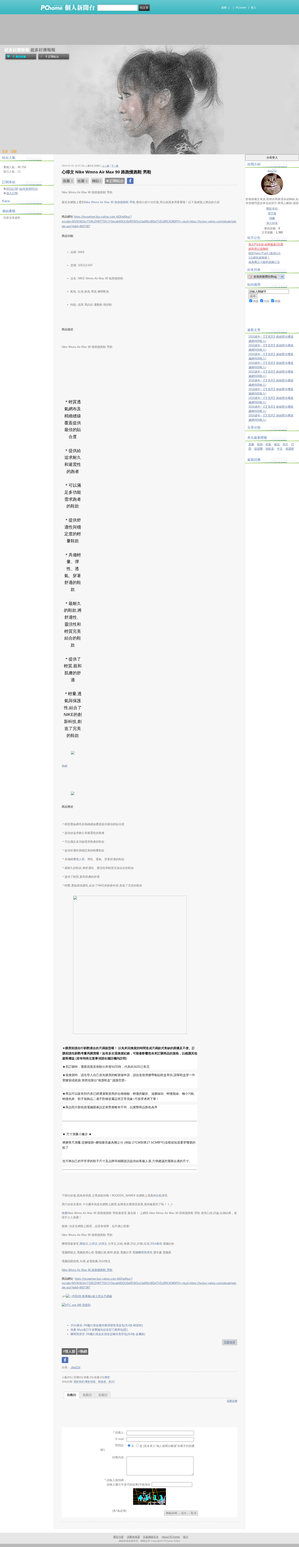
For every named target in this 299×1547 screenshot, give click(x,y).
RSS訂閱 (12, 188)
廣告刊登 (118, 1536)
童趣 (251, 444)
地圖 (272, 218)
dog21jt (75, 1367)
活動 (14, 151)
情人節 (80, 859)
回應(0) (71, 1395)
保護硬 (289, 448)
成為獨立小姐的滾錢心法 (264, 262)
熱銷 (64, 766)
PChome (241, 7)
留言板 (272, 213)
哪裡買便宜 (145, 1252)
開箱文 (84, 1243)
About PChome (171, 1536)
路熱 (260, 444)
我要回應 (232, 1401)
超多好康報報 (16, 50)
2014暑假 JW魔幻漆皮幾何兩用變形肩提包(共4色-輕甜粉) (106, 1325)
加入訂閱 (12, 193)
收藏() (102, 1394)
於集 (268, 444)
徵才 (185, 1536)
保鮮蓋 (270, 448)
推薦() (87, 1394)
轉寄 (107, 1377)
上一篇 (105, 165)
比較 (159, 1195)
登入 (253, 7)
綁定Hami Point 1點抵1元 (264, 253)
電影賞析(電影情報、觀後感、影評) (94, 1381)
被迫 (277, 444)
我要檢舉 (229, 1342)
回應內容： (119, 1457)
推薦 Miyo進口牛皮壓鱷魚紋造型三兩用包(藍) (99, 1329)
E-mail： (121, 1439)
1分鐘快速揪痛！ (259, 257)
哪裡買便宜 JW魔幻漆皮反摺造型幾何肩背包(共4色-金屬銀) (107, 1334)
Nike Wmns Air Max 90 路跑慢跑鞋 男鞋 (87, 1270)
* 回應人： (120, 1432)
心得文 (93, 1243)
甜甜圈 (258, 448)
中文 (280, 448)
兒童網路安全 (151, 1536)
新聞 (224, 7)
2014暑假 (156, 1243)
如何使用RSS (28, 188)
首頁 (5, 151)
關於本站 (272, 208)
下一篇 (114, 165)
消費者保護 (133, 1536)
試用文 (102, 1243)
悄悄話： (121, 1445)
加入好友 (272, 223)
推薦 (64, 1213)
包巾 (285, 444)
